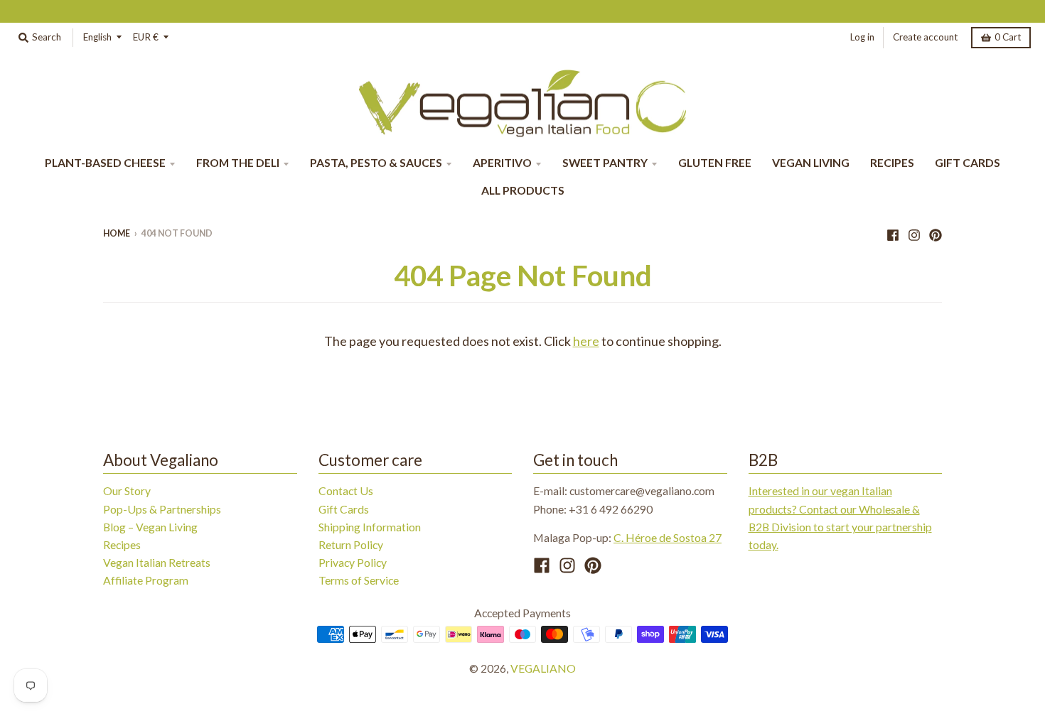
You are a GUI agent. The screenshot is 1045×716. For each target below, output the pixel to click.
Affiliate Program (145, 580)
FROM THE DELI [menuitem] (237, 162)
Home (116, 233)
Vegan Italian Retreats (156, 562)
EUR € (146, 37)
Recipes (122, 544)
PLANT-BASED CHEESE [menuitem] (105, 162)
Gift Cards (343, 509)
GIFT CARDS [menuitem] (967, 162)
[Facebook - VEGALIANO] (892, 233)
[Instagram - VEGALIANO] (914, 233)
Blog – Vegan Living (150, 526)
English (97, 37)
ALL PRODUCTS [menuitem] (522, 190)
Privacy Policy (352, 562)
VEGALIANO (543, 668)
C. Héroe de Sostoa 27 (667, 537)
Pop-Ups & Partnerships (162, 509)
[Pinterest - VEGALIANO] (935, 233)
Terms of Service (358, 580)
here (586, 341)
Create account (925, 37)
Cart (1008, 37)
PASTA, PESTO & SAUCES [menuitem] (376, 162)
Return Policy (350, 544)
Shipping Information (369, 526)
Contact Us (345, 490)
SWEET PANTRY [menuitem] (605, 162)
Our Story (127, 490)
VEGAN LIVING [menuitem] (811, 162)
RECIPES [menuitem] (892, 162)
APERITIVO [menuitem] (502, 162)
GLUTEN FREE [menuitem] (714, 162)
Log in (862, 37)
